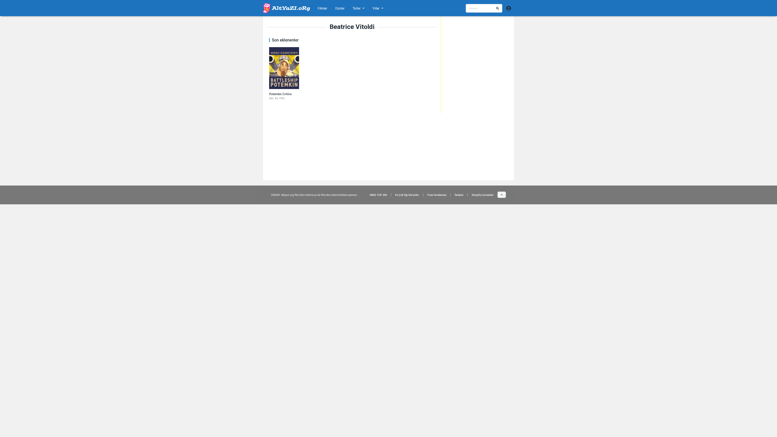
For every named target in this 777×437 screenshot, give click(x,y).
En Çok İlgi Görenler (407, 194)
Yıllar (376, 8)
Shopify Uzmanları (483, 194)
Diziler (340, 8)
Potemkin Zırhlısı (280, 94)
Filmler (322, 8)
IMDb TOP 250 (378, 194)
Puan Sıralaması (436, 194)
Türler (357, 8)
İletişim (459, 194)
